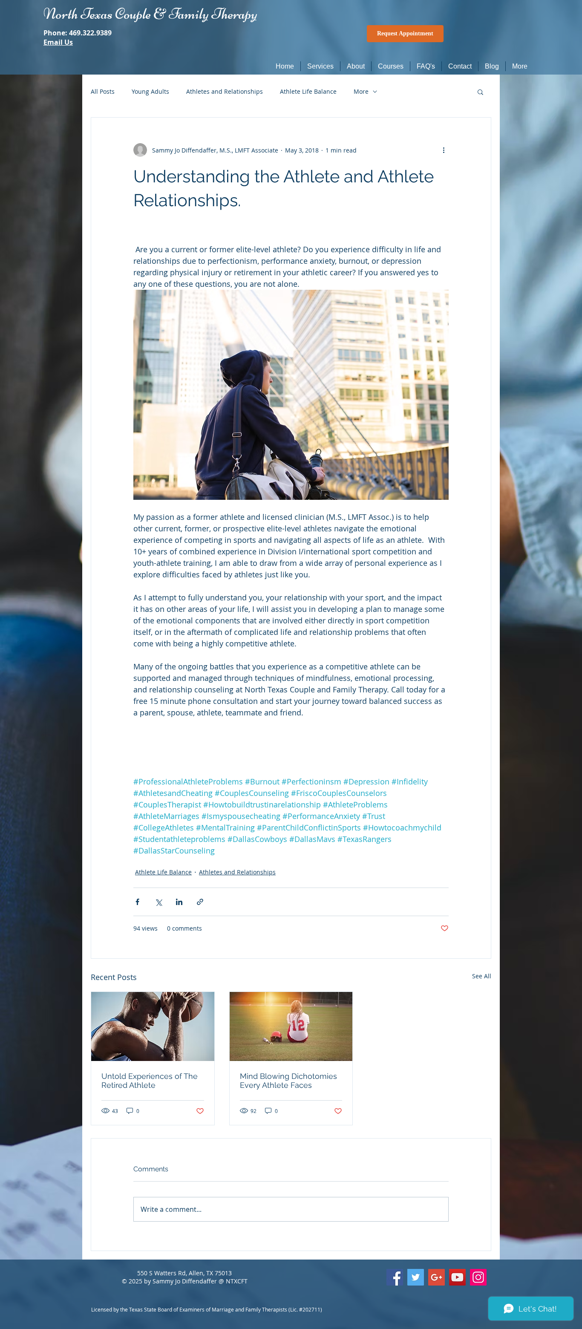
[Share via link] (200, 902)
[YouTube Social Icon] (457, 1277)
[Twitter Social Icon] (415, 1277)
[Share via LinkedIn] (179, 902)
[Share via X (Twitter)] (158, 902)
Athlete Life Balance (308, 91)
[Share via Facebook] (137, 902)
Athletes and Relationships (224, 91)
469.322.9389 (90, 32)
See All (481, 976)
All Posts (103, 91)
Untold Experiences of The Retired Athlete (149, 1081)
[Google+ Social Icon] (436, 1277)
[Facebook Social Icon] (394, 1277)
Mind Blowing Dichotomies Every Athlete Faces (288, 1081)
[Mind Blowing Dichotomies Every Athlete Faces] (291, 1026)
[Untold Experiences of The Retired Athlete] (152, 1026)
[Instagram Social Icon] (478, 1277)
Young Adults (150, 91)
